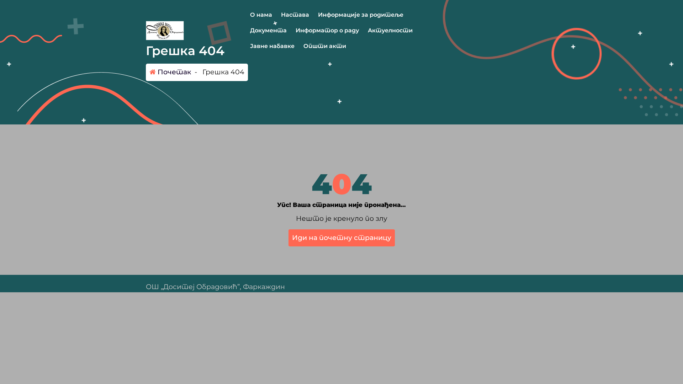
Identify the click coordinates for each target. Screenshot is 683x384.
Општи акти (324, 46)
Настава (295, 14)
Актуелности (390, 30)
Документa (268, 30)
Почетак (173, 72)
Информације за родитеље (360, 14)
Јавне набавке (272, 46)
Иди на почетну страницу (341, 238)
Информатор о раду (327, 30)
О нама (261, 14)
